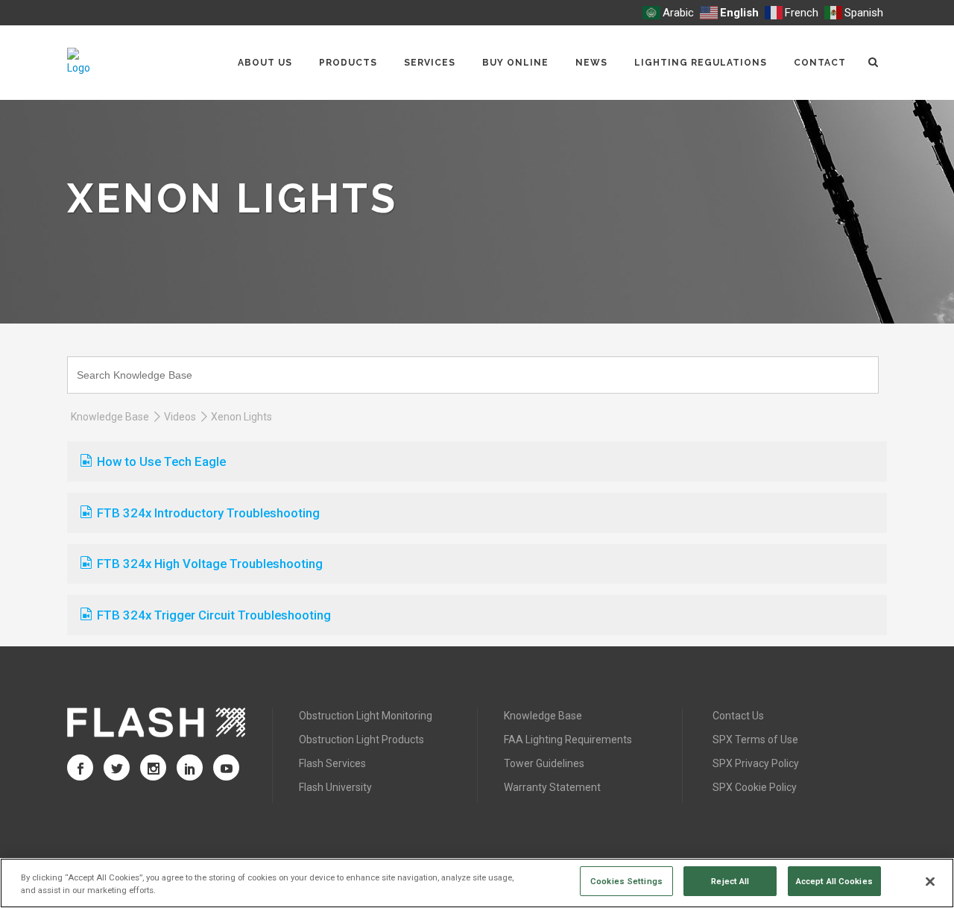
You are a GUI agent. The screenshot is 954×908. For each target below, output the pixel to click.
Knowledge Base (110, 417)
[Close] (930, 882)
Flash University (335, 787)
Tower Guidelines (544, 763)
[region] (477, 883)
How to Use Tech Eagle (161, 461)
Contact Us (738, 716)
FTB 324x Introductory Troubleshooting (208, 512)
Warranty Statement (552, 787)
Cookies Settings (626, 880)
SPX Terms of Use (755, 739)
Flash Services (332, 763)
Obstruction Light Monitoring (365, 716)
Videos (180, 417)
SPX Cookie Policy (755, 787)
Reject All (730, 880)
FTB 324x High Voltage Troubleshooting (210, 563)
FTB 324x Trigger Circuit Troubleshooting (214, 615)
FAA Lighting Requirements (568, 739)
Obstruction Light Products (361, 739)
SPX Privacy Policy (756, 763)
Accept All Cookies (834, 880)
